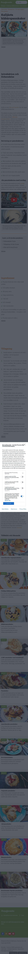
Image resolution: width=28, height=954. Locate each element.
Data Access (14, 509)
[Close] (24, 445)
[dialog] (14, 477)
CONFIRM (8, 503)
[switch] (22, 477)
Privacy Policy (22, 509)
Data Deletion (5, 509)
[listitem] (14, 473)
